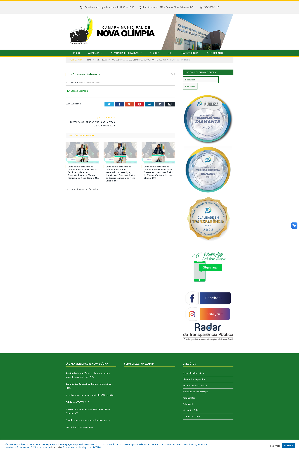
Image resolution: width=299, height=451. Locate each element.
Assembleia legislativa (193, 373)
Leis (170, 52)
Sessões (154, 52)
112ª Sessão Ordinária (77, 90)
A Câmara (93, 52)
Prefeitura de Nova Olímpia (195, 391)
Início (76, 52)
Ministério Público (191, 410)
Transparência (189, 52)
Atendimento (215, 52)
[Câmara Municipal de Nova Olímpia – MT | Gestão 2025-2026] (149, 31)
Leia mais (56, 447)
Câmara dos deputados (194, 379)
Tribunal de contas (191, 416)
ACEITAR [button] (288, 445)
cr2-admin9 (75, 82)
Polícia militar (189, 397)
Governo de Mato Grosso (195, 385)
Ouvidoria (82, 427)
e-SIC (91, 427)
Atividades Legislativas (125, 52)
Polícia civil (188, 404)
